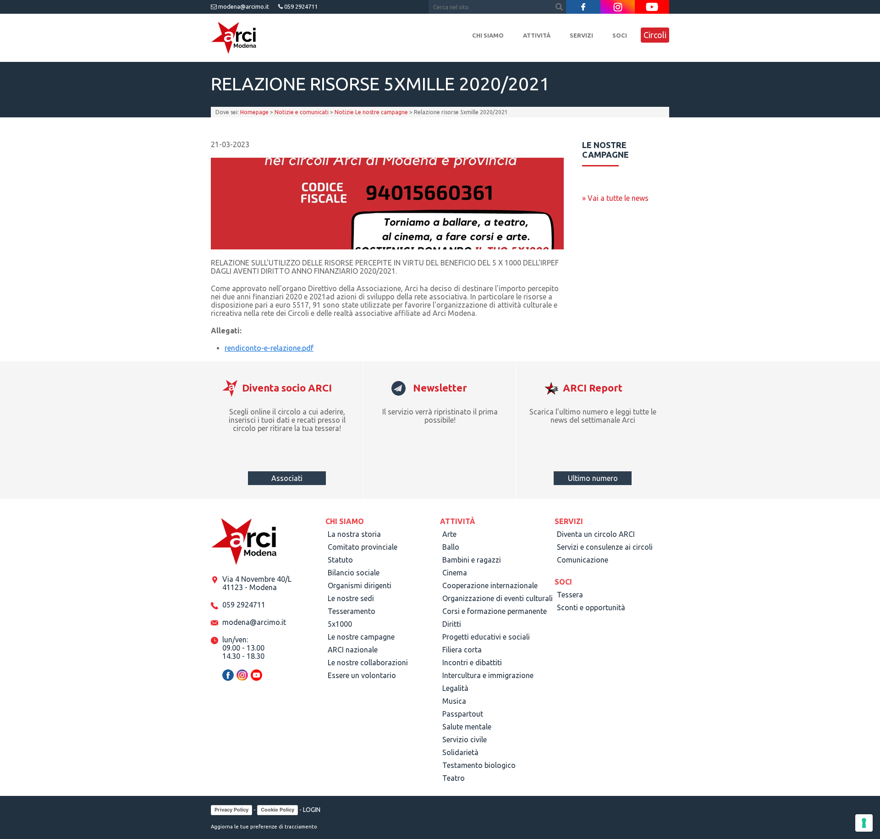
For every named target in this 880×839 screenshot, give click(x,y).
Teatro (453, 778)
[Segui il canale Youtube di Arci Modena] (652, 7)
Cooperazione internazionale (490, 585)
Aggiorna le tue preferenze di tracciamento (264, 826)
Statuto (340, 560)
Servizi (581, 35)
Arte (449, 534)
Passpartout (462, 714)
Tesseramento (351, 611)
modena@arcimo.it (243, 6)
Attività (536, 35)
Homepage (254, 112)
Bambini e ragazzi (471, 560)
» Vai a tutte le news (615, 198)
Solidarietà (460, 752)
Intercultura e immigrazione (488, 675)
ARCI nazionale (353, 650)
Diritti (451, 624)
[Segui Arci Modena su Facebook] (583, 7)
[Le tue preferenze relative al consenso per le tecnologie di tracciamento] (864, 823)
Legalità (455, 688)
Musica (454, 701)
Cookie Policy (277, 809)
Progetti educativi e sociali (486, 637)
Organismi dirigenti (359, 585)
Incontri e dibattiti (472, 662)
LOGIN (311, 809)
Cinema (454, 573)
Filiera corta (462, 650)
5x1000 (340, 624)
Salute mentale (466, 727)
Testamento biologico (479, 765)
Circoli (655, 34)
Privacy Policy (231, 809)
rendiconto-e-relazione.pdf (269, 348)
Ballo (450, 547)
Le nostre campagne (361, 637)
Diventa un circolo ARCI (596, 534)
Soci (619, 35)
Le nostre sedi (351, 598)
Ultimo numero (593, 478)
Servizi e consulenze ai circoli (605, 547)
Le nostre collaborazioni (368, 662)
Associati (286, 478)
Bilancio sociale (354, 573)
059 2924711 (300, 6)
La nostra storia (354, 534)
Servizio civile (464, 739)
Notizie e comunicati (302, 112)
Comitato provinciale (362, 547)
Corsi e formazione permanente (494, 611)
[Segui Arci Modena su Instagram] (617, 7)
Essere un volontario (362, 675)
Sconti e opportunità (591, 607)
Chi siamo (488, 35)
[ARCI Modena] (234, 38)
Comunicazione (582, 560)
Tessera (570, 595)
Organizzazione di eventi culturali (497, 598)
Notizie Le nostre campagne (371, 112)
